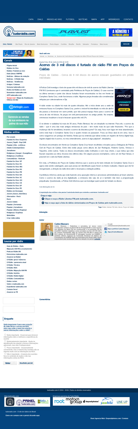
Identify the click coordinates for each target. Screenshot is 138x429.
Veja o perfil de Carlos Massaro (118, 229)
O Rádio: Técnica (13, 265)
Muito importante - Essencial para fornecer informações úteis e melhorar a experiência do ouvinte (21, 337)
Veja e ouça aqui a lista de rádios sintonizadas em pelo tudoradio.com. (84, 203)
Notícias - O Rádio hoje (15, 79)
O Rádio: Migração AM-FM (17, 270)
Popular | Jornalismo (15, 207)
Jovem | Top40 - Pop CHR (16, 142)
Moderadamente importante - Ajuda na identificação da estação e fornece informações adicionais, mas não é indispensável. (21, 343)
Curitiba (64, 44)
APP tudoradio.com (14, 95)
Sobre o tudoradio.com (15, 284)
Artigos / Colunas (13, 84)
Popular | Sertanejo (14, 205)
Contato (125, 418)
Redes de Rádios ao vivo (16, 90)
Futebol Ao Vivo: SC (14, 177)
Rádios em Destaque (15, 191)
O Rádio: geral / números (16, 260)
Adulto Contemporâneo (16, 148)
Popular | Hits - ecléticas (16, 145)
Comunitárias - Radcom (16, 159)
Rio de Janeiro (30, 44)
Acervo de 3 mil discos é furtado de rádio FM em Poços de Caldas (80, 56)
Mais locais (104, 44)
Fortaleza (94, 44)
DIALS (40, 19)
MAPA (94, 19)
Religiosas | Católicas (15, 156)
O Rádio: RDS (12, 268)
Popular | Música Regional (17, 210)
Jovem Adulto (12, 202)
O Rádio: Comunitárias (15, 279)
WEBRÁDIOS (114, 19)
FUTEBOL (70, 19)
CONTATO (128, 19)
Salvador (86, 44)
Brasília (71, 44)
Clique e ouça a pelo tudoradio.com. (69, 199)
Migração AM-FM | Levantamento (19, 249)
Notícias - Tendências (15, 82)
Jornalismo (11, 150)
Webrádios (11, 215)
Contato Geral (12, 289)
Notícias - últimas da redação (18, 76)
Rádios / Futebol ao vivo (16, 71)
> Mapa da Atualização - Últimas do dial (20, 99)
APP (102, 19)
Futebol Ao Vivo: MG (14, 167)
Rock (9, 199)
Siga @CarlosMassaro (115, 232)
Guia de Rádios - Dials (15, 246)
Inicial (42, 56)
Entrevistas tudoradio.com (17, 254)
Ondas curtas (12, 281)
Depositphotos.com (113, 418)
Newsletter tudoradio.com (17, 93)
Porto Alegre (54, 44)
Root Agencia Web (98, 418)
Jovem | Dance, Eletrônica (17, 194)
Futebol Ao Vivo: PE (14, 188)
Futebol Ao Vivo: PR (14, 172)
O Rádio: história (13, 273)
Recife (78, 44)
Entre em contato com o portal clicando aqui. (23, 415)
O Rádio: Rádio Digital (15, 276)
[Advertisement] (86, 268)
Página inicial (12, 65)
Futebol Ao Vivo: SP (14, 161)
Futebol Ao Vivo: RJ (14, 164)
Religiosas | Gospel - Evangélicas (19, 153)
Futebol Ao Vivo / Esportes (17, 140)
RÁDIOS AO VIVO (54, 19)
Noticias (51, 56)
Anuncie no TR (12, 292)
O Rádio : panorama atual (16, 262)
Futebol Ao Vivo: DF (14, 186)
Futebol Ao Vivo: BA (14, 175)
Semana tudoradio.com (16, 87)
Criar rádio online (13, 218)
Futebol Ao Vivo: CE (14, 183)
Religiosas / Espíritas (15, 213)
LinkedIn (97, 239)
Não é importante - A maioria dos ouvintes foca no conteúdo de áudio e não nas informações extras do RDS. (20, 356)
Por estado (11, 137)
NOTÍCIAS (83, 19)
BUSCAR (126, 44)
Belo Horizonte (42, 44)
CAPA (31, 19)
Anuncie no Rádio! (14, 257)
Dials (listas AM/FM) (14, 74)
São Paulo (19, 44)
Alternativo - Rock (14, 196)
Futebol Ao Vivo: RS (14, 169)
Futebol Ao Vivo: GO (14, 180)
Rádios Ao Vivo (12, 68)
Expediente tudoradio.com (17, 287)
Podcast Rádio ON (14, 252)
